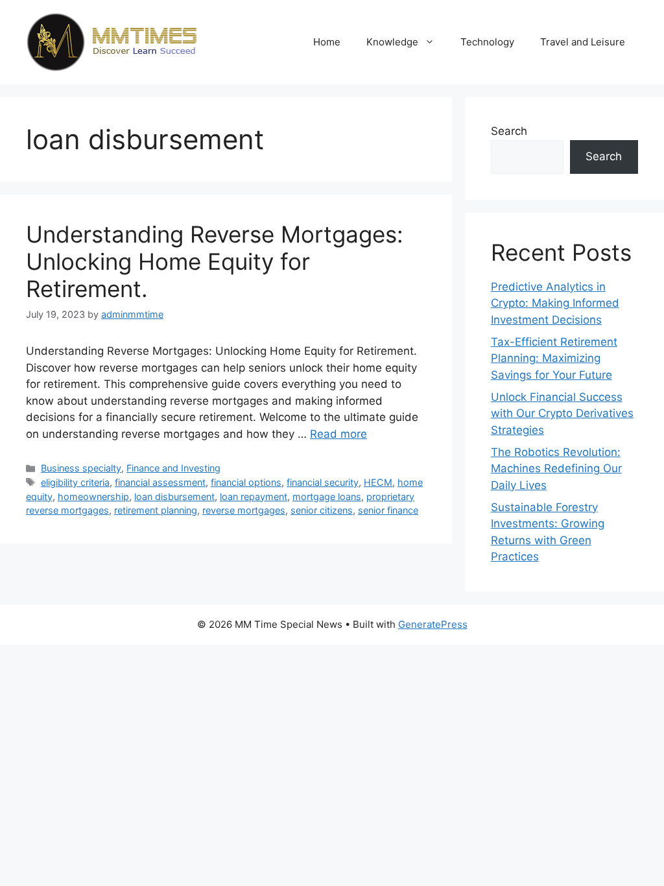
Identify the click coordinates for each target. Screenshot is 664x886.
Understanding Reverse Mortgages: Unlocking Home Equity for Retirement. (214, 261)
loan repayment (253, 496)
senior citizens (321, 510)
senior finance (388, 510)
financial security (323, 482)
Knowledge (392, 42)
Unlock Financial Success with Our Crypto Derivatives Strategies (562, 413)
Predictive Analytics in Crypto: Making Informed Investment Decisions (555, 303)
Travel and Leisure (582, 42)
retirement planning (155, 510)
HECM (378, 482)
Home (326, 42)
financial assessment (160, 482)
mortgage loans (326, 496)
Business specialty (81, 467)
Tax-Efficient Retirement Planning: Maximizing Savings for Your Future (554, 358)
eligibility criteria (75, 482)
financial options (246, 482)
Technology (487, 42)
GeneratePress (433, 624)
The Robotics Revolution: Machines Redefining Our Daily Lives (556, 469)
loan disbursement (174, 496)
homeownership (93, 496)
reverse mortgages (243, 510)
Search (509, 131)
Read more (338, 433)
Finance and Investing (173, 467)
